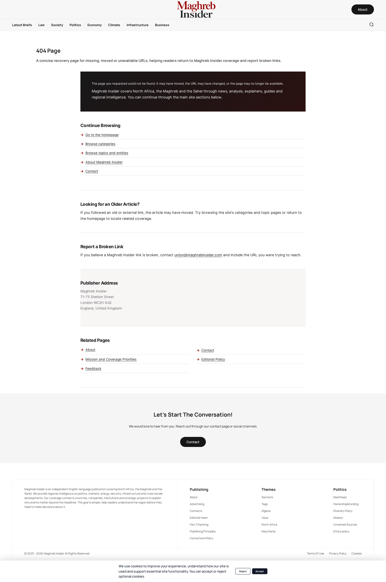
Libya (265, 517)
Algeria (266, 511)
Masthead (339, 497)
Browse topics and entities (106, 153)
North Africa (269, 524)
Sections (267, 497)
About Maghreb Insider (104, 162)
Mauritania (268, 531)
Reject (243, 571)
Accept (260, 571)
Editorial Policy (213, 359)
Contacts (196, 511)
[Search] (371, 25)
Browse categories (100, 144)
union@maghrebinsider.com (198, 255)
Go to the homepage (102, 135)
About (90, 350)
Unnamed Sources (345, 524)
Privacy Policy (337, 553)
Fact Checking (199, 524)
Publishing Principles (203, 531)
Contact (91, 171)
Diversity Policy (342, 511)
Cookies (356, 553)
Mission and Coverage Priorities (111, 359)
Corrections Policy (201, 538)
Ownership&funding (345, 504)
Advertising (197, 504)
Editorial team (199, 517)
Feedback (93, 369)
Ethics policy (341, 531)
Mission (338, 517)
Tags (265, 504)
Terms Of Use (315, 553)
